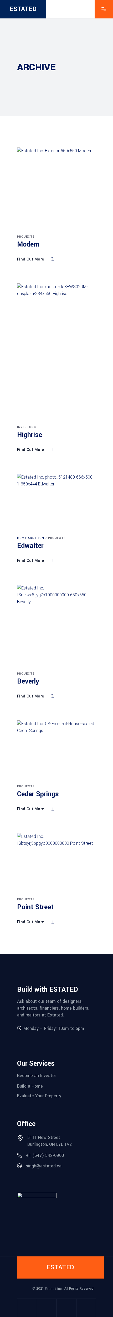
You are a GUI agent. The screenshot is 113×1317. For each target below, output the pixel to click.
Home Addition (30, 538)
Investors (26, 427)
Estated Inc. (54, 1288)
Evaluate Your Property (39, 1096)
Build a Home (30, 1086)
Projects (26, 237)
